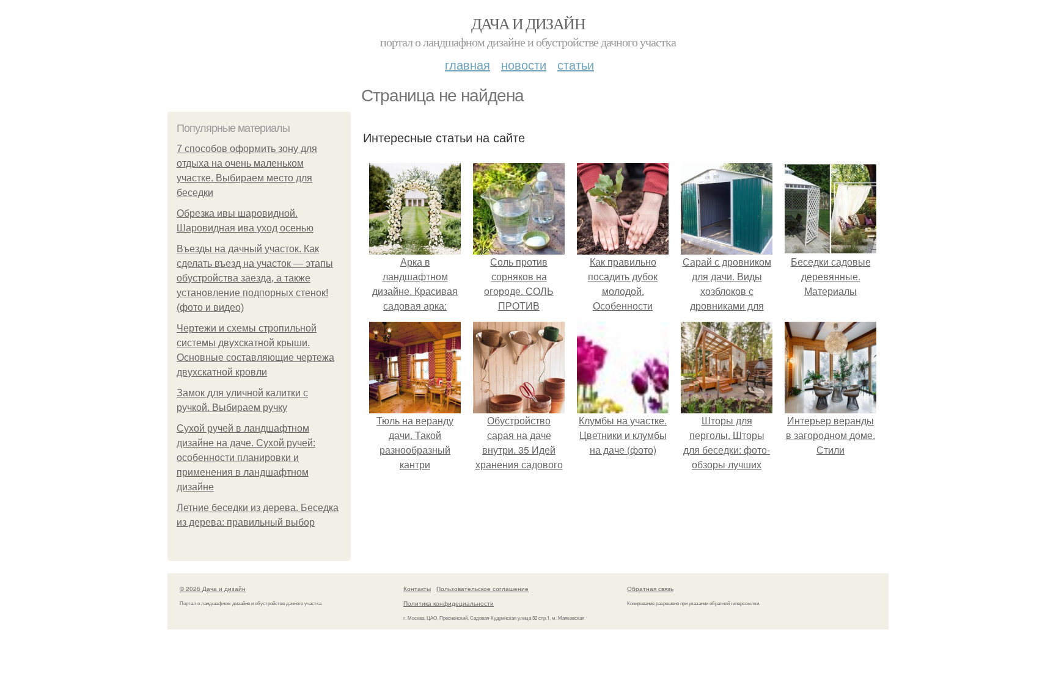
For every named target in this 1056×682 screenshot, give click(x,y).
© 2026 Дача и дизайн (213, 588)
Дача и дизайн (528, 23)
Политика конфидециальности (448, 603)
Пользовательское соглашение (482, 588)
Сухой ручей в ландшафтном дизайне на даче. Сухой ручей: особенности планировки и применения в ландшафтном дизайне (246, 457)
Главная (467, 64)
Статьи (575, 64)
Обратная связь (650, 588)
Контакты (417, 588)
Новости (523, 64)
